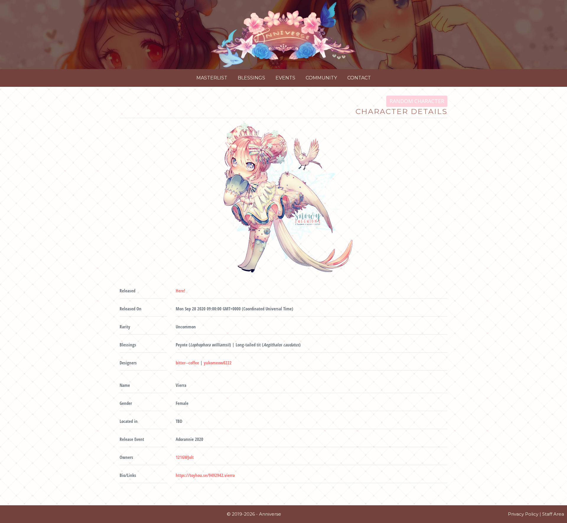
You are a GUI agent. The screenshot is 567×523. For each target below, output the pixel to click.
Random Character (417, 101)
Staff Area (553, 514)
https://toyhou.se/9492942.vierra (205, 475)
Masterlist (211, 78)
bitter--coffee (187, 363)
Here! (180, 291)
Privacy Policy (523, 514)
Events (285, 78)
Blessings (251, 78)
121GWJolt (185, 457)
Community (321, 78)
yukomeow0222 (218, 363)
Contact (359, 78)
